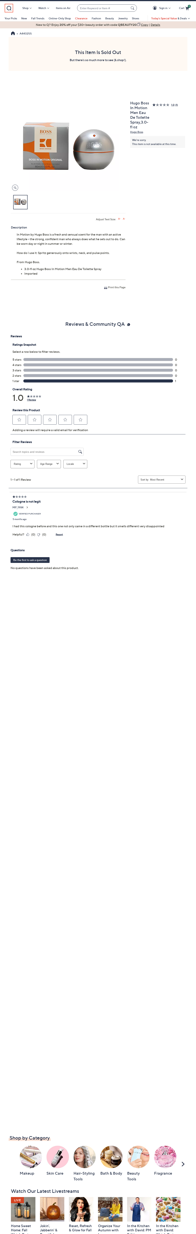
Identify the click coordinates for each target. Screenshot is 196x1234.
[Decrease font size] (124, 218)
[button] (155, 8)
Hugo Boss (136, 131)
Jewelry (123, 18)
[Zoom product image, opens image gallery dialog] (14, 187)
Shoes (135, 18)
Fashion (96, 18)
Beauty (109, 18)
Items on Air (63, 8)
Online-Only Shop (60, 18)
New (24, 18)
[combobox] (103, 8)
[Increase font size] (119, 218)
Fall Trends (37, 18)
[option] (98, 24)
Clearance (81, 18)
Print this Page (117, 287)
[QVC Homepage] (13, 33)
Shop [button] (25, 8)
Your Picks (11, 18)
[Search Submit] (133, 8)
